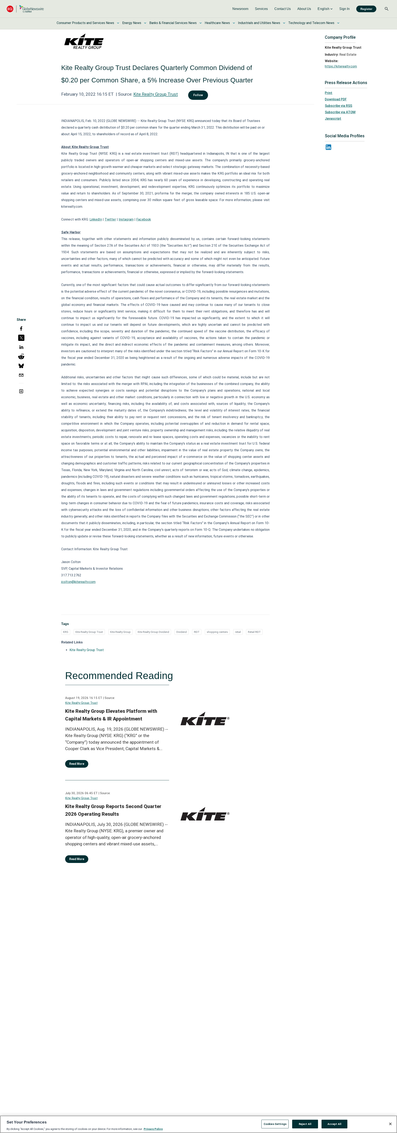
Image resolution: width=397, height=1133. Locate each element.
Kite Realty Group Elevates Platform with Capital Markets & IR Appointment (111, 715)
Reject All (305, 1123)
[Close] (390, 1123)
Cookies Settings (275, 1123)
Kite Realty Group (120, 631)
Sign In (344, 9)
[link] (240, 9)
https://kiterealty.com (341, 66)
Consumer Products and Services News (85, 23)
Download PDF (336, 99)
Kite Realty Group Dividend (153, 631)
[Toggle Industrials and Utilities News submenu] (284, 23)
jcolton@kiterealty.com (78, 582)
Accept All (334, 1123)
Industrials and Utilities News (259, 23)
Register (366, 9)
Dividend (181, 631)
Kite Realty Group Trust (155, 94)
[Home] (25, 8)
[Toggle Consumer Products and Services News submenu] (118, 23)
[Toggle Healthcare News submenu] (234, 23)
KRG (65, 631)
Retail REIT (254, 631)
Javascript (333, 119)
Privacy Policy (153, 1128)
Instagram (126, 219)
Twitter (110, 219)
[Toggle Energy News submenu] (145, 23)
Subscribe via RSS (338, 106)
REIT (197, 631)
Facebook (143, 219)
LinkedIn (96, 219)
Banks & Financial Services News (173, 23)
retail (238, 631)
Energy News (131, 23)
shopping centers (217, 631)
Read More (76, 763)
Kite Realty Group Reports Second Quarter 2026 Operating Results (113, 810)
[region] (198, 1124)
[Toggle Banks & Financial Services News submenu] (200, 23)
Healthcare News (217, 23)
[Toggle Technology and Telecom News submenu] (338, 23)
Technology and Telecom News (311, 23)
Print (328, 93)
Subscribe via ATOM (340, 112)
